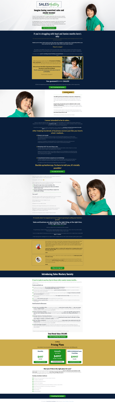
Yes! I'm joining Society (48, 27)
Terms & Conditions (66, 401)
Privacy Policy (71, 401)
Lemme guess (68, 92)
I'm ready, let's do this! (57, 171)
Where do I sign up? (57, 268)
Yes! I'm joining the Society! (57, 336)
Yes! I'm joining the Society (57, 87)
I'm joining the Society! (40, 361)
